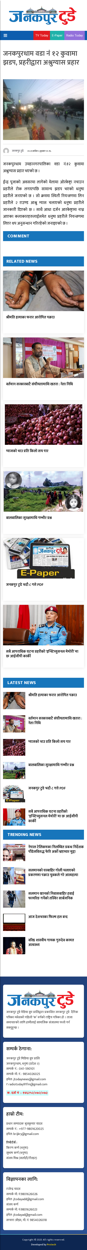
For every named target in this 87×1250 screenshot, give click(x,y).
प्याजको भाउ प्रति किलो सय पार (27, 451)
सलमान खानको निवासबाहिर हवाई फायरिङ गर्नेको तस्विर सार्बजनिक (51, 896)
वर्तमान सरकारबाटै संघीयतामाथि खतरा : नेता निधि (39, 384)
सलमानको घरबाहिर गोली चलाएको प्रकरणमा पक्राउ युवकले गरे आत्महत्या (53, 872)
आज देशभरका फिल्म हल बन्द (48, 917)
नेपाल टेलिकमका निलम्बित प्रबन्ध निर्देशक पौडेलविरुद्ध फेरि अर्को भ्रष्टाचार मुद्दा (56, 849)
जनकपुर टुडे (18, 150)
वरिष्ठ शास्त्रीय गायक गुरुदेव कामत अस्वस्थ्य (51, 942)
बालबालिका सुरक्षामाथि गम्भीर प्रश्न (29, 518)
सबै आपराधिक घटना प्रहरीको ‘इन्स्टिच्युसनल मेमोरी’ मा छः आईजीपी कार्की (42, 654)
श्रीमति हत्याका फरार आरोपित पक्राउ (30, 317)
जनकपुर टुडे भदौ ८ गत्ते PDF (25, 585)
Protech (51, 1245)
